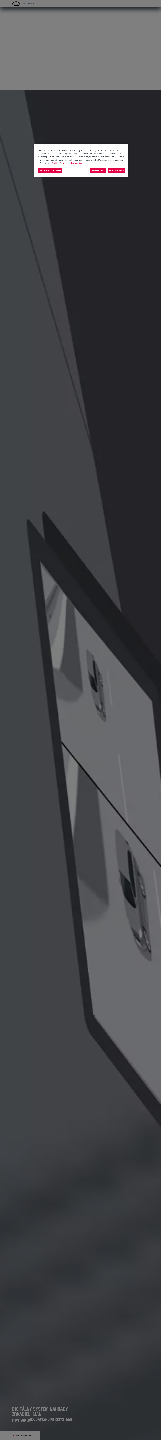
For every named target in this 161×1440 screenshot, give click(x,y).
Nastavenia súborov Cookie (50, 170)
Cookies (55, 163)
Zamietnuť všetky (97, 170)
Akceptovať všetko (116, 170)
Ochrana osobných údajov (71, 163)
